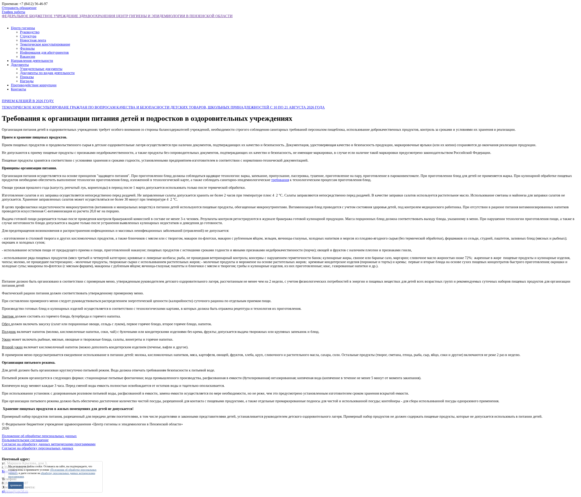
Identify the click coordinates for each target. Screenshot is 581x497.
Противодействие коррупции (34, 85)
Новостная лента (33, 40)
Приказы (27, 77)
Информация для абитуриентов (44, 52)
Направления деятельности (32, 61)
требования (280, 180)
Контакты (18, 89)
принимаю (16, 485)
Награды (27, 81)
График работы (13, 12)
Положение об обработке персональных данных (39, 436)
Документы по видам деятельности (47, 73)
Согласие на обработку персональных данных (37, 448)
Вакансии (27, 56)
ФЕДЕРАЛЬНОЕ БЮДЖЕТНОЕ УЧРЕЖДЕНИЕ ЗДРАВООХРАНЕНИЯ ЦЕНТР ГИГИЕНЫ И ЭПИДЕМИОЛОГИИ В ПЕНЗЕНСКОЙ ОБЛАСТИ (117, 16)
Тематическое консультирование (45, 44)
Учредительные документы (41, 69)
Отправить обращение (19, 8)
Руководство (29, 32)
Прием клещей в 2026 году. (28, 101)
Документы (20, 65)
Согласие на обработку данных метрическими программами (49, 444)
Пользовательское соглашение (25, 440)
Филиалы (27, 48)
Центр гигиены (23, 28)
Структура (28, 36)
